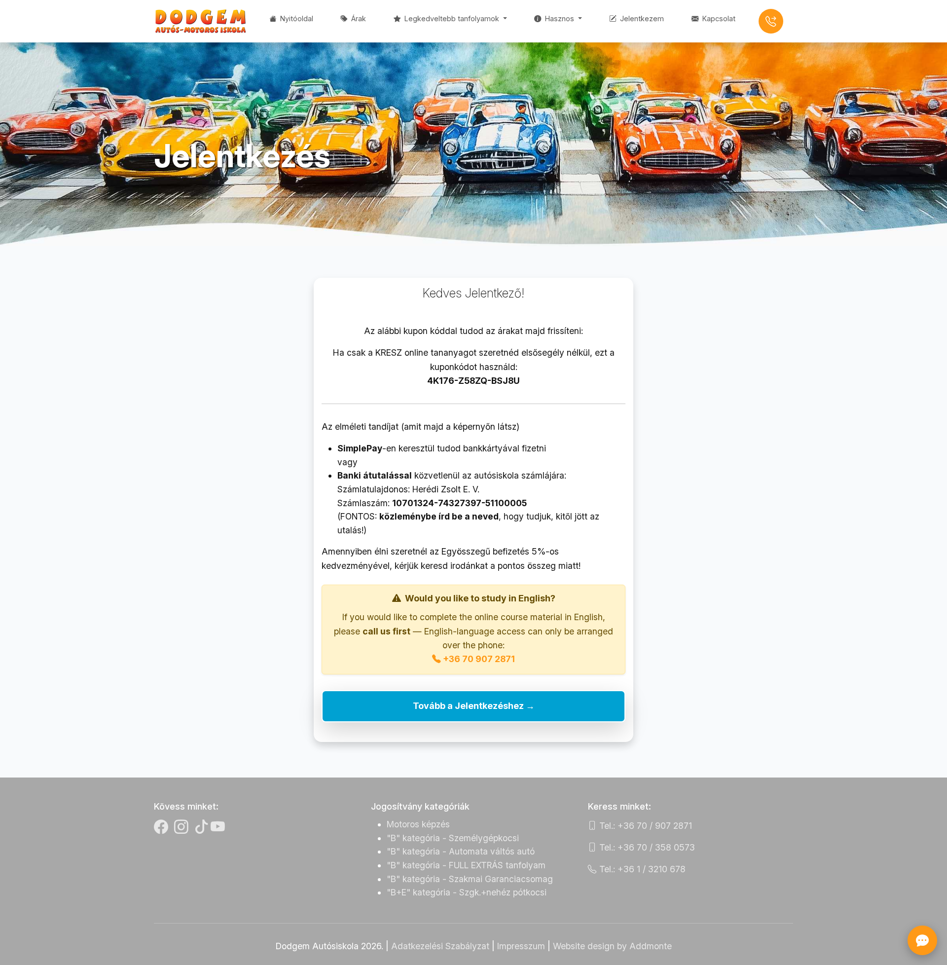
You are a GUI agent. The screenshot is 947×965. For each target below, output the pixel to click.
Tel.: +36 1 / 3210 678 (641, 869)
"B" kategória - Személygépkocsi (453, 838)
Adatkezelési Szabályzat (440, 946)
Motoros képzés (418, 824)
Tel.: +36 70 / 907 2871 (644, 825)
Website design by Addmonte (612, 946)
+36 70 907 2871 (479, 659)
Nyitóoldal (295, 18)
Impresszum (521, 946)
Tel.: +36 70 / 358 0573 (646, 847)
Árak (357, 18)
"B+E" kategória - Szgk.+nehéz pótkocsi (466, 892)
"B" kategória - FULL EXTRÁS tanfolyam (466, 865)
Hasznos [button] (559, 18)
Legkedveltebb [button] (450, 18)
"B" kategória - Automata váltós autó (461, 851)
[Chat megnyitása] (922, 940)
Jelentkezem (641, 18)
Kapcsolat (717, 18)
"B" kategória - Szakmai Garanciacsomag (470, 879)
